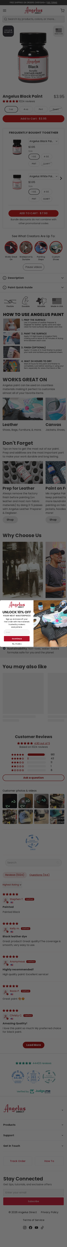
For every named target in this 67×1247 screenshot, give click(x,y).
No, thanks (16, 643)
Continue (17, 638)
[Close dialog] (63, 604)
